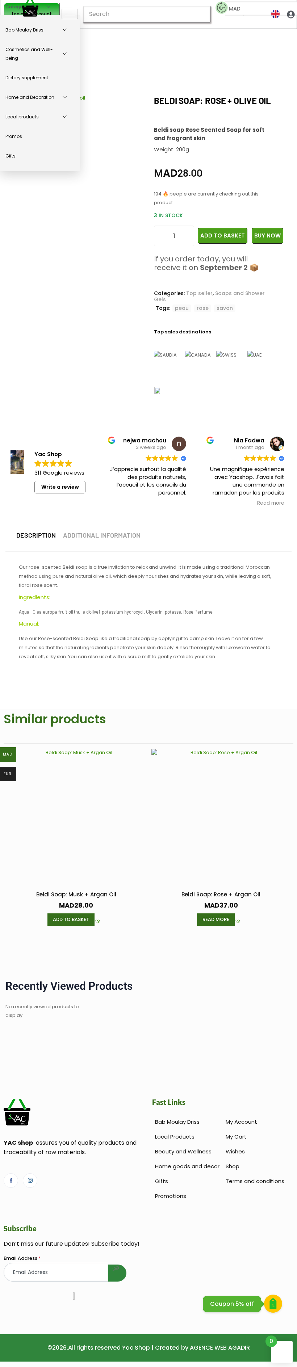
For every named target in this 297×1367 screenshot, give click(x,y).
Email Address (22, 1258)
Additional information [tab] (102, 535)
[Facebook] (11, 1180)
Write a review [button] (60, 487)
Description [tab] (36, 535)
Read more (215, 919)
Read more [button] (270, 503)
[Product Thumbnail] (134, 107)
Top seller (199, 293)
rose (203, 308)
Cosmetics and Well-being (29, 53)
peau (182, 308)
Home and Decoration (29, 97)
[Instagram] (30, 1180)
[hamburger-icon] (70, 14)
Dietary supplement (26, 78)
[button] (98, 921)
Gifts (10, 156)
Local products (22, 117)
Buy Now (267, 235)
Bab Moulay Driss (24, 30)
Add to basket (222, 235)
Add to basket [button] (71, 919)
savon (225, 308)
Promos (13, 136)
